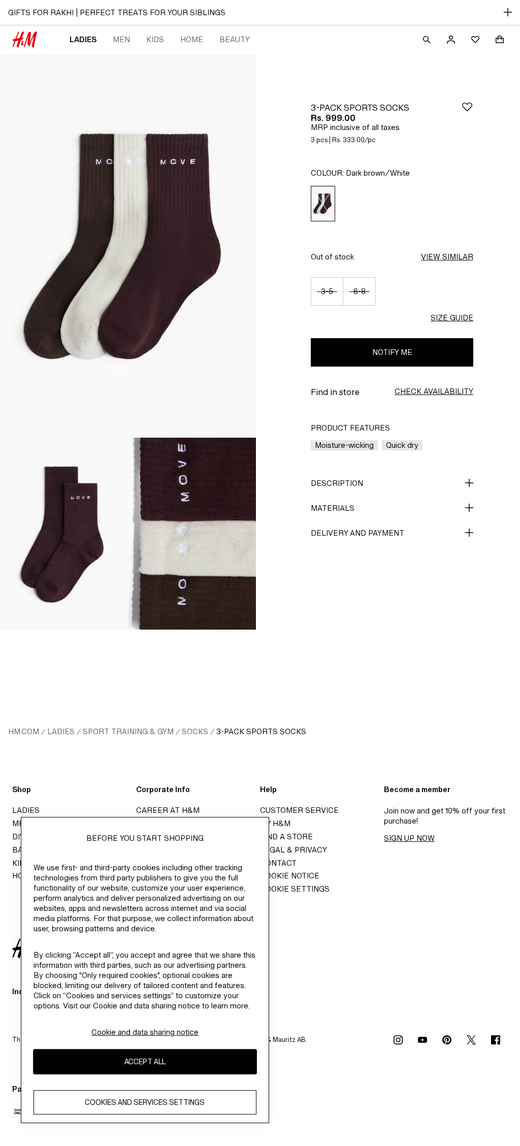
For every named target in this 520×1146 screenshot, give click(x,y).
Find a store (286, 836)
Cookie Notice (289, 875)
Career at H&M (168, 810)
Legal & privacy (293, 849)
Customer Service (299, 810)
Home (191, 39)
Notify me (392, 352)
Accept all (145, 1061)
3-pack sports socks (261, 731)
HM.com (23, 731)
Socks (195, 731)
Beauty (234, 39)
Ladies (83, 39)
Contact (278, 863)
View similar (447, 256)
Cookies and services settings (145, 1102)
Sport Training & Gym (128, 731)
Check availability (434, 391)
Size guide (452, 317)
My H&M (275, 823)
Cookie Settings (295, 889)
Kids (155, 39)
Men (121, 39)
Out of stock (332, 256)
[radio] (323, 204)
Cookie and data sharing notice (145, 1032)
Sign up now (409, 838)
